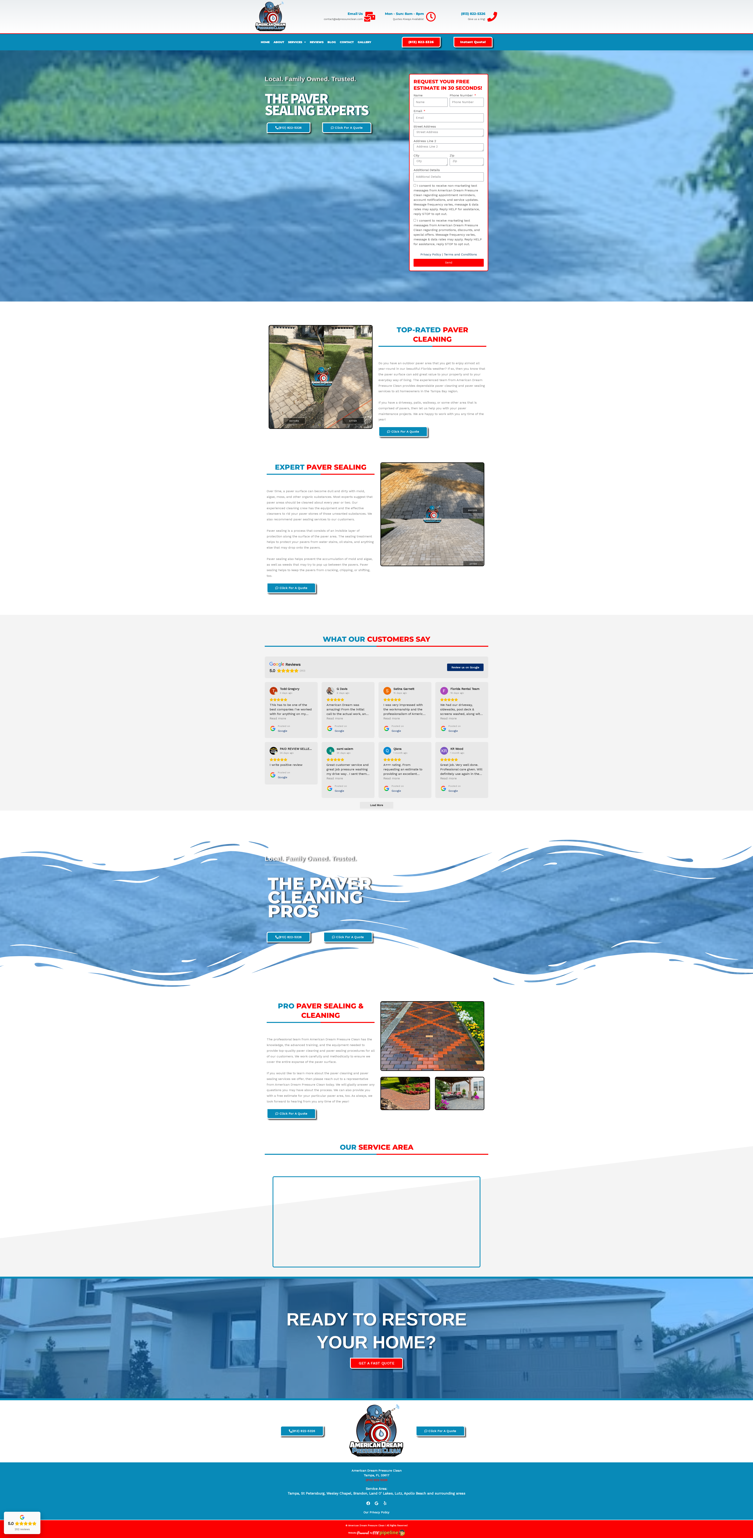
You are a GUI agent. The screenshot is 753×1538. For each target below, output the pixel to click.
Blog (331, 42)
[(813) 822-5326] (492, 17)
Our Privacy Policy (376, 1512)
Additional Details (427, 170)
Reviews (317, 42)
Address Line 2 (425, 141)
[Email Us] (370, 17)
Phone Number (462, 95)
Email (418, 111)
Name (418, 95)
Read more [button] (278, 718)
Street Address (425, 126)
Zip (452, 155)
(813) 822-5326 (473, 14)
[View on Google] (273, 691)
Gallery (364, 42)
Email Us (355, 14)
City (416, 155)
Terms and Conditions (460, 254)
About (279, 42)
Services (295, 42)
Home (265, 42)
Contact (347, 42)
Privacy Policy (430, 254)
